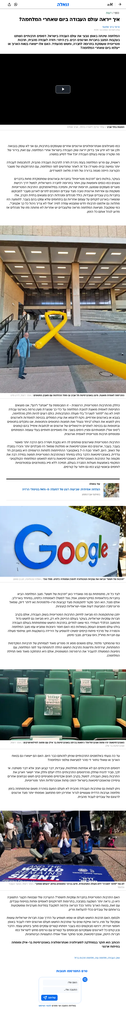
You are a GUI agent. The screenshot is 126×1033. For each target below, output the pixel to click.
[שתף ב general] (9, 4)
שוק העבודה (114, 958)
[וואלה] (63, 4)
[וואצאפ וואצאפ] (15, 4)
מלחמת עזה (101, 958)
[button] (110, 4)
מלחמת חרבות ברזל (84, 958)
